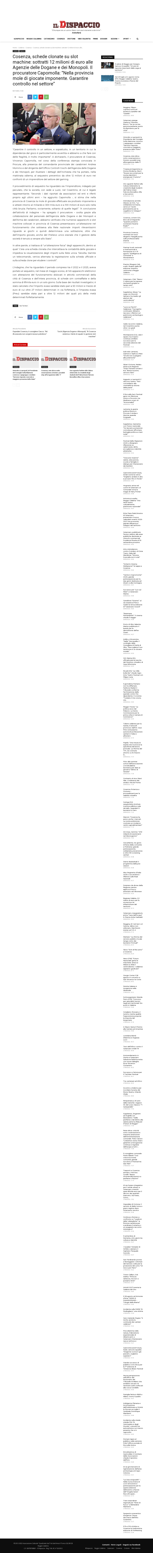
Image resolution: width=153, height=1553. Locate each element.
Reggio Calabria (100, 1548)
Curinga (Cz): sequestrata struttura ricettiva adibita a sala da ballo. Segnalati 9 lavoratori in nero (132, 806)
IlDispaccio (89, 1548)
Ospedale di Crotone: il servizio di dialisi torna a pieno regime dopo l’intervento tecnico (132, 1207)
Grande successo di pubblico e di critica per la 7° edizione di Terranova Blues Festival (133, 1366)
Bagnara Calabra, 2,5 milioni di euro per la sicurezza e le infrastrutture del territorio (131, 902)
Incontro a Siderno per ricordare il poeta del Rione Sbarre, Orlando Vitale (132, 1091)
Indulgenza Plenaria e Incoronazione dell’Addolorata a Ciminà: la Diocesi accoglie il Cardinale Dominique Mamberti (133, 1408)
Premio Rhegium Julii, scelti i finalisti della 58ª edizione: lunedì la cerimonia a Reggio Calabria (132, 268)
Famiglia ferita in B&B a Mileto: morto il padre (132, 1395)
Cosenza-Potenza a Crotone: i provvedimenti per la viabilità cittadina (131, 792)
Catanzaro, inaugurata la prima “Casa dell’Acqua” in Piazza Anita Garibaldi (132, 915)
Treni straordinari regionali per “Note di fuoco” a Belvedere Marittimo (131, 1504)
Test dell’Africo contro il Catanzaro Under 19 (132, 1048)
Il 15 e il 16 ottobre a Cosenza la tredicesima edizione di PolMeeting (132, 1528)
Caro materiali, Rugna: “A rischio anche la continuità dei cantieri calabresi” (133, 1321)
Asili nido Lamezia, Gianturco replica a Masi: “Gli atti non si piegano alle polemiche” (133, 355)
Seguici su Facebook (131, 1545)
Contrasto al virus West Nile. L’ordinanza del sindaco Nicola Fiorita (132, 780)
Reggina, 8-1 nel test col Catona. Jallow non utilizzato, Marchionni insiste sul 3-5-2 (133, 927)
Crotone (127, 1548)
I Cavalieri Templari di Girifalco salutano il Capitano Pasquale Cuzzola (131, 1250)
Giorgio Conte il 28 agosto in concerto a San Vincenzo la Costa (132, 977)
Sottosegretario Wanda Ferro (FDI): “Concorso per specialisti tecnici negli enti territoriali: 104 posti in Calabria (132, 1001)
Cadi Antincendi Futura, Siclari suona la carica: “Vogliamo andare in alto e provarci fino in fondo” (133, 476)
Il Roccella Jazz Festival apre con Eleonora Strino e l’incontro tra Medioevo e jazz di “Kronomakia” (132, 398)
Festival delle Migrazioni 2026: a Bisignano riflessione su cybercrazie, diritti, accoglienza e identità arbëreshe (132, 446)
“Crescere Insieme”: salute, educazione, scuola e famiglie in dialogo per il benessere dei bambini (133, 462)
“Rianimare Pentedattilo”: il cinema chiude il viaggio (132, 616)
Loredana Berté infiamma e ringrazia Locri (131, 1038)
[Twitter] (35, 97)
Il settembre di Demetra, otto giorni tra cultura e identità (132, 1238)
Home (15, 48)
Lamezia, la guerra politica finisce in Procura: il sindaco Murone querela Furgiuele (130, 413)
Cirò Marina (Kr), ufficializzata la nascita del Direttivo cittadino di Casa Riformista (133, 661)
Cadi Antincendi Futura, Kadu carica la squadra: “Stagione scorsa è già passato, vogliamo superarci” (132, 1352)
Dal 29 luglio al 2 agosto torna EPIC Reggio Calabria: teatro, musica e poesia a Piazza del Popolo (127, 80)
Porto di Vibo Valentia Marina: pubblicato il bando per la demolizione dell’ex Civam (132, 628)
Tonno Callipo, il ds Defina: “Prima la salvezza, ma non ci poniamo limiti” (131, 1278)
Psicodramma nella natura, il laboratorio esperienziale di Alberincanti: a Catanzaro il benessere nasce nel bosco (132, 1336)
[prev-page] (14, 385)
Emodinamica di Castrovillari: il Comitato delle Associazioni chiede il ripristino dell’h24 (132, 1456)
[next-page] (17, 385)
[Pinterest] (40, 97)
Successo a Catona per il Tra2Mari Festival (132, 1073)
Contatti (105, 1545)
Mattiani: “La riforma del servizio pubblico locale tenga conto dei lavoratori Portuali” (132, 940)
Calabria (21, 48)
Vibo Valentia (135, 1548)
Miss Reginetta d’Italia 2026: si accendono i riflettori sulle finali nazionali (132, 876)
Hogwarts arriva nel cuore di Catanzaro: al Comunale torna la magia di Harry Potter (132, 489)
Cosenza (29, 48)
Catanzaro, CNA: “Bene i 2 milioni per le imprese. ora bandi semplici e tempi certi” (133, 282)
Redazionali (108, 57)
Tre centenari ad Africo (132, 1081)
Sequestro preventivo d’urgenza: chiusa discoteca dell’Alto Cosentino (132, 1516)
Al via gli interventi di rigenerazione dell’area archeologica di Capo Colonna (132, 1470)
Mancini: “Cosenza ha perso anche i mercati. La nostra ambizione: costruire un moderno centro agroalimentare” (132, 821)
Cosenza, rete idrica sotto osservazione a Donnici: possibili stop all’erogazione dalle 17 (53, 373)
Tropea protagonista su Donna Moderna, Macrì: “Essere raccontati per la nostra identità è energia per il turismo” (133, 173)
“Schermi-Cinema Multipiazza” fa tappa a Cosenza (132, 566)
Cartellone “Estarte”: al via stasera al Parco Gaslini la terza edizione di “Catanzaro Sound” (132, 604)
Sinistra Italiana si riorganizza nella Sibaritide (130, 988)
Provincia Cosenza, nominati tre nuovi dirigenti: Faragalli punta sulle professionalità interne (132, 237)
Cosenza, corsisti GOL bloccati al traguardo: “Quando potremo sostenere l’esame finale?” (132, 222)
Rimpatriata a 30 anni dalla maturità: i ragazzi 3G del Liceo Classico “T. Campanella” (133, 1104)
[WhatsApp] (46, 97)
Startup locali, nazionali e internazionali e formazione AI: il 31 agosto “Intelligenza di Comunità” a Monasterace (132, 252)
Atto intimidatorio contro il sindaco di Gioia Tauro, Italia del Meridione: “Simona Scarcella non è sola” (133, 553)
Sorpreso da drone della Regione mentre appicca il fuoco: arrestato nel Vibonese (133, 888)
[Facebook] (29, 97)
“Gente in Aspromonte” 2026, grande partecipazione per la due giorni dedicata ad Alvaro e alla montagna (132, 579)
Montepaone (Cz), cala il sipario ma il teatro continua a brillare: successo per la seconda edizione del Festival (132, 340)
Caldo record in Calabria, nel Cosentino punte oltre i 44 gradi (133, 326)
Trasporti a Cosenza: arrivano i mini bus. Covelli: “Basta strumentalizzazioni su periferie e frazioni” (132, 1174)
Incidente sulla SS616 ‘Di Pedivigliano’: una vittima (133, 1310)
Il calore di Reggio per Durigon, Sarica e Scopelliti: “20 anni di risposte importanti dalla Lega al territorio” (128, 67)
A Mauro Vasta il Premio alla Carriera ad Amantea (133, 1028)
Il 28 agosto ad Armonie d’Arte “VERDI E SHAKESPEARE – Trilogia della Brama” (133, 1299)
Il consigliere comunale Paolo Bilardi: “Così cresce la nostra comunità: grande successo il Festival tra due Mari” (132, 1158)
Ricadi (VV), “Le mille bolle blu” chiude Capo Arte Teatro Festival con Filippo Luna (133, 674)
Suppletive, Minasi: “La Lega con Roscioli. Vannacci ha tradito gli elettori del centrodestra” (132, 296)
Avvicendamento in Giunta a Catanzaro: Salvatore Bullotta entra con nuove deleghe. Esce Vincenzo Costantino (132, 1060)
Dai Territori (24, 306)
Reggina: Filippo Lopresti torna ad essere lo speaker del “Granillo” (132, 110)
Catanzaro (110, 1548)
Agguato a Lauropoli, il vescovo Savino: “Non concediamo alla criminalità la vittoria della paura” (132, 383)
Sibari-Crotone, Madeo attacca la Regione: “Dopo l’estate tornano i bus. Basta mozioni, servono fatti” (133, 369)
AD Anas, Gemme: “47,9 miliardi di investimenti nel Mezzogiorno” (132, 834)
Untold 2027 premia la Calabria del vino (132, 1288)
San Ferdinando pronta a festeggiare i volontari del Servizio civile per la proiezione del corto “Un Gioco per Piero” (133, 1264)
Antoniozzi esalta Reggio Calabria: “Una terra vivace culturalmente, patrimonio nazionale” (132, 502)
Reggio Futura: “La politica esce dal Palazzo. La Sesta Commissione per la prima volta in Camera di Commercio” (132, 712)
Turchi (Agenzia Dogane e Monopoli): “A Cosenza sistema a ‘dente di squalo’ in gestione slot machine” (76, 334)
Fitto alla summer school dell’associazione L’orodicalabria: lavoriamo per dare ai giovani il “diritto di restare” (133, 767)
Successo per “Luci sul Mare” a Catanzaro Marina (132, 592)
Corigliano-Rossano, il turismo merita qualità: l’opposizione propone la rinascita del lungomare (132, 1016)
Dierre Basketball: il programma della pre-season (132, 864)
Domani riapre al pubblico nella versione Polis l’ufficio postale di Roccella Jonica (132, 1442)
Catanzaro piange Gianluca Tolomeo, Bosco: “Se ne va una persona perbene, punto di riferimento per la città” (133, 125)
